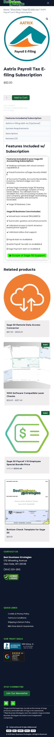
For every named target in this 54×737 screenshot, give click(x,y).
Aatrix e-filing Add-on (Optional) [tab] (23, 123)
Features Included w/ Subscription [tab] (23, 118)
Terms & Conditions (17, 617)
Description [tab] (12, 133)
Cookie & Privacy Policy (18, 613)
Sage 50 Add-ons (20, 108)
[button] (47, 19)
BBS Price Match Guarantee (21, 626)
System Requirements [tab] (17, 128)
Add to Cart (20, 97)
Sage (12, 110)
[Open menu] (48, 3)
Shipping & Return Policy (19, 622)
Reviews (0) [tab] (12, 138)
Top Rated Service (15, 656)
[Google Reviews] (13, 703)
